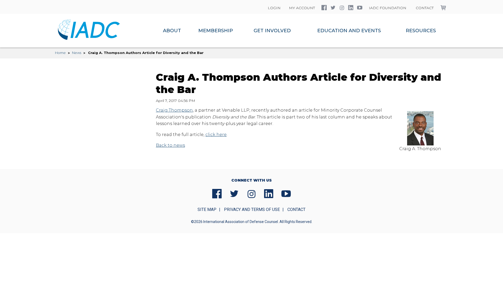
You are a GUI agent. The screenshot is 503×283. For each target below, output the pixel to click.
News (76, 53)
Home (60, 53)
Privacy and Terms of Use (252, 209)
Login (274, 8)
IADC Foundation (387, 8)
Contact (425, 8)
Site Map (207, 209)
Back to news (170, 145)
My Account (302, 8)
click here (216, 134)
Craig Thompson (174, 110)
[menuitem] (172, 30)
